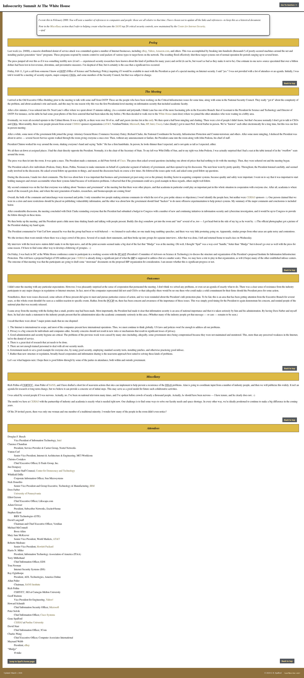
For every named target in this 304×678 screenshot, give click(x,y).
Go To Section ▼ (289, 4)
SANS (118, 26)
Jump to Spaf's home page (22, 661)
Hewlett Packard (45, 546)
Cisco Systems (47, 614)
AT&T (107, 123)
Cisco (159, 123)
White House (165, 113)
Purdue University (34, 622)
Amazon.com (162, 50)
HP (147, 123)
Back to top (289, 83)
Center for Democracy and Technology (55, 470)
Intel (152, 123)
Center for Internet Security (191, 26)
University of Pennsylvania (27, 493)
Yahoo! (49, 599)
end (150, 120)
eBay (144, 50)
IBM (92, 485)
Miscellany (55, 26)
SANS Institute (32, 584)
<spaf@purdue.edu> (292, 673)
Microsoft (134, 123)
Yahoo (151, 50)
